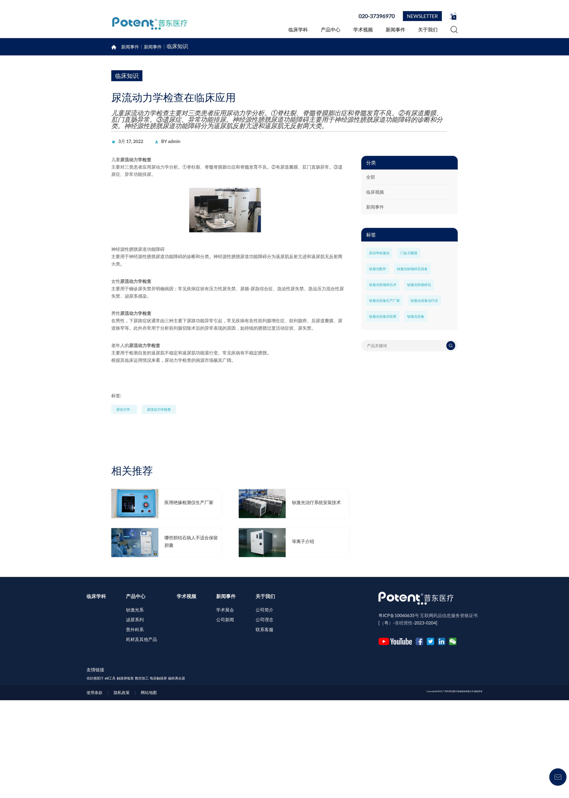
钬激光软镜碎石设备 (412, 269)
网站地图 (149, 692)
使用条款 (95, 692)
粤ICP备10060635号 (398, 615)
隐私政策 (122, 692)
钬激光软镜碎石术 (382, 285)
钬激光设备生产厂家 (384, 300)
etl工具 (110, 678)
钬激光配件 (377, 269)
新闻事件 (153, 46)
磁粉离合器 (176, 678)
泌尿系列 (135, 619)
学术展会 (225, 609)
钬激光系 (135, 609)
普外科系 (135, 629)
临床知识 (177, 46)
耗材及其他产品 (141, 639)
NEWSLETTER (422, 16)
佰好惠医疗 (95, 678)
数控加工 (142, 678)
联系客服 (264, 629)
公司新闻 (225, 619)
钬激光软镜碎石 (419, 285)
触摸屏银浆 (125, 678)
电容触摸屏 (158, 678)
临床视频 (375, 192)
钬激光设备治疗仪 (424, 300)
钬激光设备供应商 (382, 316)
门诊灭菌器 (408, 253)
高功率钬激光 (379, 253)
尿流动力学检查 (135, 159)
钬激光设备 (415, 316)
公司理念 (264, 619)
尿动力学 (123, 409)
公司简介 (264, 609)
